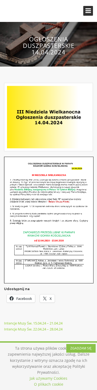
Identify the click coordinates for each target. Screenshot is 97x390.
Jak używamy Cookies (48, 378)
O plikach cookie (48, 384)
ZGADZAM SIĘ (81, 348)
